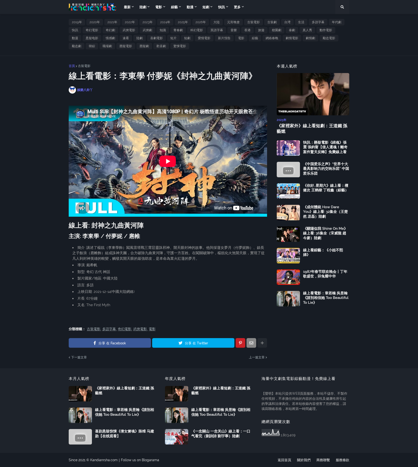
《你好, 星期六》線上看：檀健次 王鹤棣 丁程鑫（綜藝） (326, 188)
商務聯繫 (323, 460)
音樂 (234, 30)
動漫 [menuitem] (190, 7)
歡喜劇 (161, 46)
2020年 (95, 22)
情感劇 (110, 38)
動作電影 (326, 30)
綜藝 (255, 38)
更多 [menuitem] (237, 7)
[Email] (251, 343)
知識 (163, 30)
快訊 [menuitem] (221, 7)
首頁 (72, 65)
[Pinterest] (240, 343)
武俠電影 (129, 30)
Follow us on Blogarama (140, 460)
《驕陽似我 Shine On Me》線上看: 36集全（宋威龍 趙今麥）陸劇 (325, 233)
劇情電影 (292, 38)
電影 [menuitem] (158, 7)
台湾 (287, 22)
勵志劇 (76, 46)
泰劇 (292, 30)
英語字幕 (216, 30)
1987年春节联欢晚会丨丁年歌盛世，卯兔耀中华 (325, 274)
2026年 (200, 22)
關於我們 (304, 460)
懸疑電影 (125, 46)
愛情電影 (204, 38)
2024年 (165, 22)
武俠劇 (147, 30)
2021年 (112, 22)
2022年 (130, 22)
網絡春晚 (272, 38)
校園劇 (276, 30)
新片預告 (224, 38)
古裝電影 (253, 22)
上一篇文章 (257, 357)
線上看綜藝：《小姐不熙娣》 (323, 252)
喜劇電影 (156, 38)
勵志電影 (329, 38)
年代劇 (336, 22)
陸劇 (139, 38)
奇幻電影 (92, 30)
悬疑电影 (92, 38)
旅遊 (261, 30)
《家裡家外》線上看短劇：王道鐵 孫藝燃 (312, 128)
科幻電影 (196, 30)
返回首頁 (284, 460)
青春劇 (178, 30)
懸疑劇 (144, 46)
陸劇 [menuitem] (143, 7)
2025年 (183, 22)
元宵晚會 (233, 22)
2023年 (147, 22)
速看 (126, 38)
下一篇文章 (79, 357)
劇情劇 (310, 38)
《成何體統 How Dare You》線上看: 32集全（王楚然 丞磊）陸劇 (325, 212)
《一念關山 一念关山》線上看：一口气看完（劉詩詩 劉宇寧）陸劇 (220, 433)
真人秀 (307, 30)
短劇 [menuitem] (205, 7)
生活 (301, 22)
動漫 (75, 38)
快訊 (75, 30)
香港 (247, 30)
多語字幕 (318, 22)
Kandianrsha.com (104, 460)
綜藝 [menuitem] (174, 7)
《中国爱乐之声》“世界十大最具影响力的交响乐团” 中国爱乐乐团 (326, 169)
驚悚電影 (179, 46)
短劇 (187, 38)
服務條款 (342, 460)
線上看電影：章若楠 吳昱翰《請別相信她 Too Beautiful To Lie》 (326, 298)
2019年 (77, 22)
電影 (241, 38)
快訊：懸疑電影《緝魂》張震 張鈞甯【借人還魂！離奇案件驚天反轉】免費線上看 (325, 147)
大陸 (216, 22)
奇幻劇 (110, 30)
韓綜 (92, 46)
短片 (173, 38)
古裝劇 (272, 22)
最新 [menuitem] (127, 7)
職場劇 (107, 46)
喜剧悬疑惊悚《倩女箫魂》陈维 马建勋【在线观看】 (124, 433)
